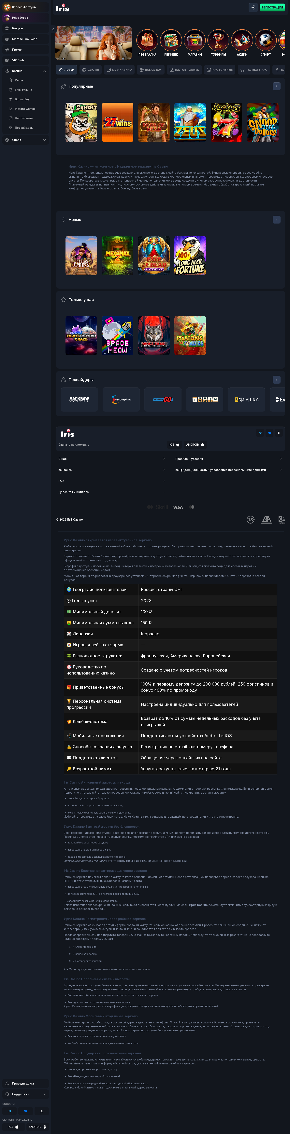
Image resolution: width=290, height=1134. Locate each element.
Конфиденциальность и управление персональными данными (220, 469)
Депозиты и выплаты (73, 492)
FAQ (61, 481)
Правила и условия (189, 458)
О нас (62, 458)
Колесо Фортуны (24, 7)
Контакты (65, 469)
